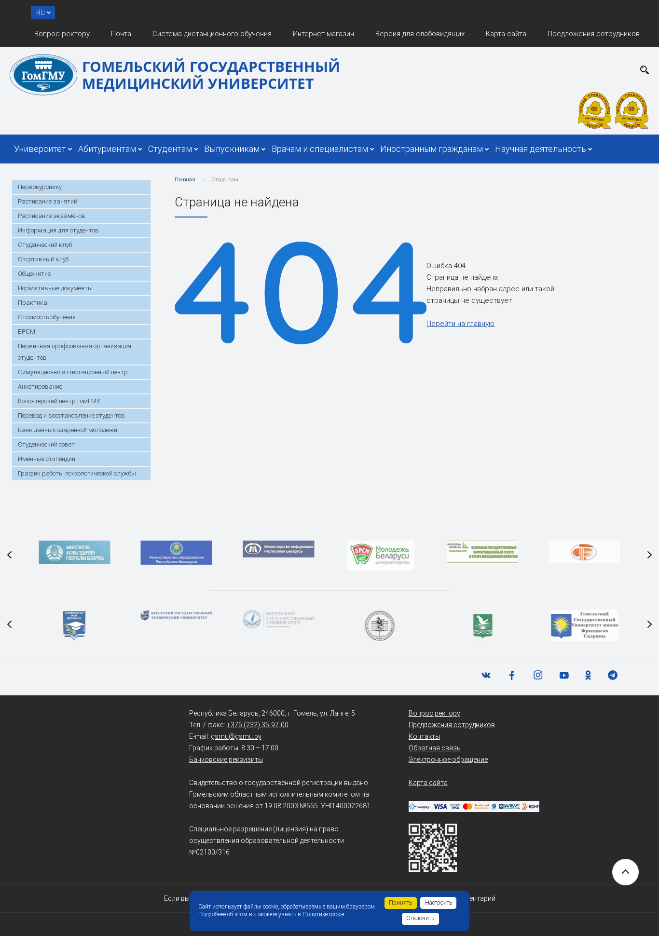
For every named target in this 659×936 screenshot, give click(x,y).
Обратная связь (435, 748)
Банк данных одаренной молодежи (67, 430)
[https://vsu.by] (278, 619)
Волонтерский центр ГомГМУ (59, 401)
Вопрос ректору (62, 33)
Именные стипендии (46, 458)
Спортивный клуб (43, 259)
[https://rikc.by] (584, 552)
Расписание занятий (47, 201)
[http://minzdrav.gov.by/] (74, 552)
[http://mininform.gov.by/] (278, 549)
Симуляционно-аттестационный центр (73, 372)
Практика (32, 302)
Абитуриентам (107, 149)
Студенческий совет (46, 444)
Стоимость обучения (47, 317)
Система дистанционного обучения (212, 33)
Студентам (170, 149)
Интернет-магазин (323, 33)
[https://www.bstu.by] (176, 615)
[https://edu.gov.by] (176, 553)
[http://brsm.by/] (380, 555)
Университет (40, 149)
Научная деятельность (540, 149)
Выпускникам (232, 149)
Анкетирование (40, 386)
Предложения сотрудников (594, 33)
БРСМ (26, 331)
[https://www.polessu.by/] (482, 625)
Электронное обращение (448, 759)
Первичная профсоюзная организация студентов (74, 351)
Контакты (424, 736)
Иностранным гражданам (431, 149)
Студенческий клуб (45, 244)
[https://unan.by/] (74, 625)
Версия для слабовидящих (420, 33)
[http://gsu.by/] (584, 625)
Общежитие (34, 273)
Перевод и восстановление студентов (71, 415)
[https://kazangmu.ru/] (380, 625)
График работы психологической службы (77, 473)
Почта (121, 33)
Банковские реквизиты (226, 759)
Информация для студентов (58, 230)
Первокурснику (40, 186)
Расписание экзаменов (51, 215)
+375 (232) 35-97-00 (257, 725)
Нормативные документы (55, 288)
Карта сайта (506, 33)
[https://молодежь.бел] (482, 552)
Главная (185, 179)
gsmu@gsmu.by (236, 736)
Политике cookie (323, 914)
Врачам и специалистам (320, 149)
